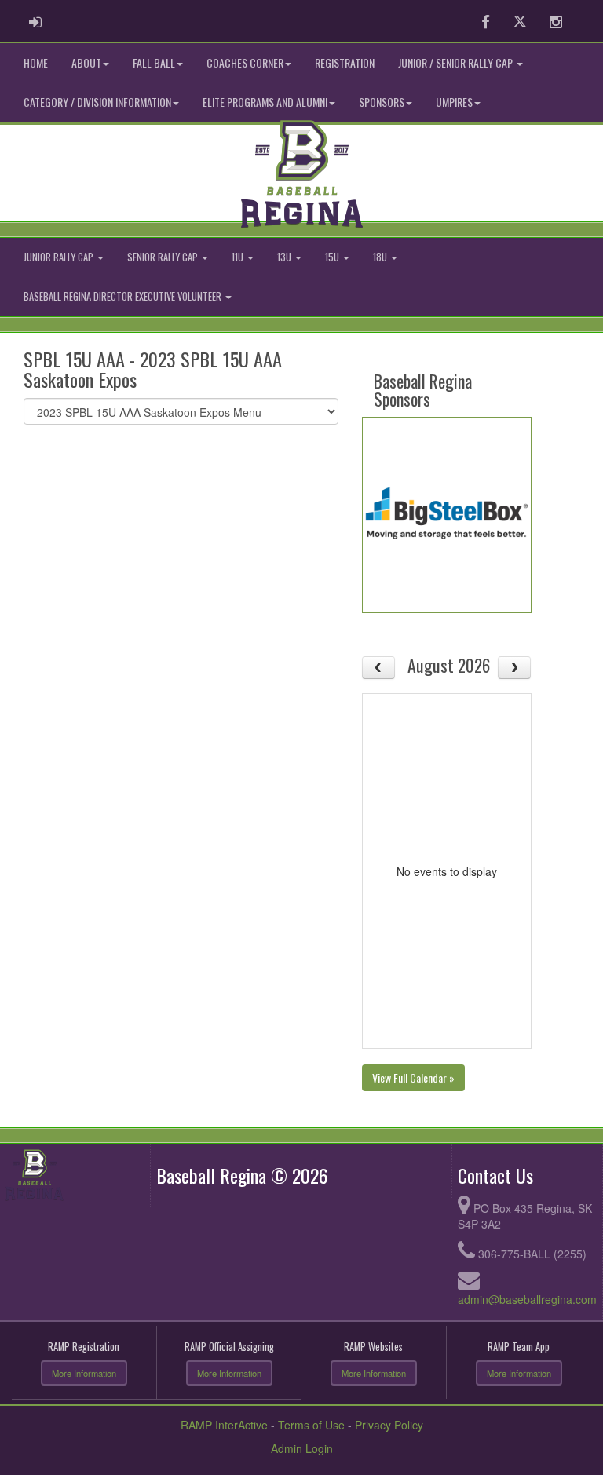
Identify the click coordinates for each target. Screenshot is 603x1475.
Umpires (454, 101)
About (86, 62)
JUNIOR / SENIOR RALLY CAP (456, 62)
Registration (345, 62)
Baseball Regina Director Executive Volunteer (124, 296)
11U (239, 257)
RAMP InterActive (224, 1425)
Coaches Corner (244, 62)
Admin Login (302, 1448)
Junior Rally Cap (60, 257)
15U (333, 257)
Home (36, 62)
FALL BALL (154, 62)
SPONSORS (381, 101)
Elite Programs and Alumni (265, 101)
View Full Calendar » (413, 1077)
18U (381, 257)
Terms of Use (311, 1425)
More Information (84, 1373)
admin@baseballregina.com (527, 1299)
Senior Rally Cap (163, 257)
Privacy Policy (389, 1425)
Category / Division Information (97, 101)
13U (285, 257)
